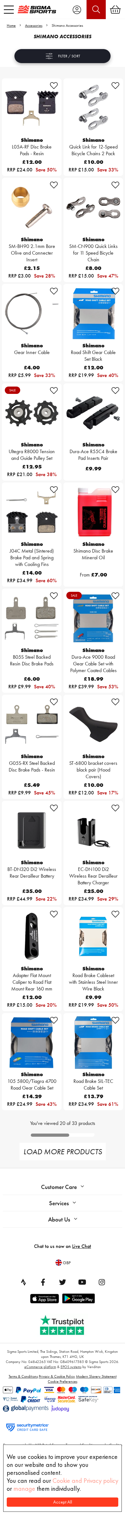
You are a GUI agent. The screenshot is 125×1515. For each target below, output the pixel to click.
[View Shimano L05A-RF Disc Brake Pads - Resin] (32, 108)
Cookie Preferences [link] (62, 1381)
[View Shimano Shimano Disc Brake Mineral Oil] (93, 512)
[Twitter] (62, 1282)
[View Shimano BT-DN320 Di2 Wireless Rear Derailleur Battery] (32, 830)
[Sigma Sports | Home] (37, 9)
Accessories (33, 25)
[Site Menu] (9, 9)
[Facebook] (43, 1282)
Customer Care (59, 1187)
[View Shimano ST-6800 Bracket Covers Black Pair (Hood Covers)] (93, 724)
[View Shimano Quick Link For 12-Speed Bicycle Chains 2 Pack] (93, 108)
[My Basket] (115, 9)
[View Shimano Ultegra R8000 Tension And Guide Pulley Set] (32, 413)
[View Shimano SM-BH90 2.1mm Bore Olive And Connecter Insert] (32, 207)
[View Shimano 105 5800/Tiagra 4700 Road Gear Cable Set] (32, 1042)
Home (11, 25)
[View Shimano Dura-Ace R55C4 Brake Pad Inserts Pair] (93, 413)
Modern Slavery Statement (96, 1376)
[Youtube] (82, 1282)
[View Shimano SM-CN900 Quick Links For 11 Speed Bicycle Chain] (93, 207)
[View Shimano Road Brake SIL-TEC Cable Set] (93, 1042)
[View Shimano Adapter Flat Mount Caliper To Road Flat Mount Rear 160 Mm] (32, 936)
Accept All (62, 1502)
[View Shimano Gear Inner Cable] (32, 313)
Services (59, 1203)
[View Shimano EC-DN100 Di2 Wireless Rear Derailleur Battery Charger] (93, 830)
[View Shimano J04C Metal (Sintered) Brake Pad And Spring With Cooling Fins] (32, 512)
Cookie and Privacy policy (85, 1480)
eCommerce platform (40, 1366)
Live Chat (81, 1246)
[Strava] (23, 1282)
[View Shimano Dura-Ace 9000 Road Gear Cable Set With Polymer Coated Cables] (93, 618)
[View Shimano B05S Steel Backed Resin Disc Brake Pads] (32, 618)
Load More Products (62, 1151)
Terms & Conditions (23, 1376)
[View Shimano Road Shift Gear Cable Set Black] (93, 313)
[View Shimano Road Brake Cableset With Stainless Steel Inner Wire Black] (93, 936)
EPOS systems (71, 1366)
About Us (59, 1219)
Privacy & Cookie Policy (57, 1376)
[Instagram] (101, 1282)
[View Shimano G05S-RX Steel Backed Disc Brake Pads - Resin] (32, 724)
